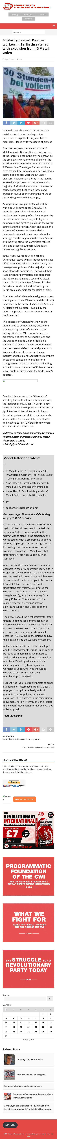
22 (43, 1027)
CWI (20, 59)
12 (21, 1022)
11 (14, 1022)
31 (6, 1036)
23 (51, 1027)
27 (28, 1031)
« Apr (25, 1039)
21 (36, 1027)
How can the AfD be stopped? (32, 1075)
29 (43, 1031)
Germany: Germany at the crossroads (23, 1086)
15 (43, 1022)
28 (36, 1031)
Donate (42, 14)
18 (14, 1027)
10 (6, 1022)
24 (6, 1031)
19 (21, 1027)
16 (51, 1022)
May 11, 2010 (10, 59)
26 (21, 1031)
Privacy (28, 18)
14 (36, 1022)
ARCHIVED (10, 1125)
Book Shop (28, 14)
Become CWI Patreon (24, 799)
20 (28, 1027)
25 (14, 1031)
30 (51, 1031)
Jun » (31, 1039)
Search (6, 995)
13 (28, 1022)
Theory (15, 14)
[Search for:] (28, 32)
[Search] (50, 998)
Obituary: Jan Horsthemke (30, 1059)
